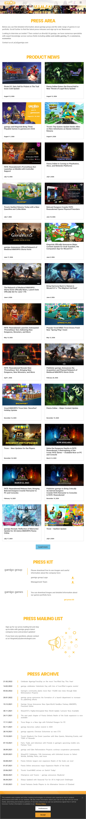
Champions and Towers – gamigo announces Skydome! (42, 775)
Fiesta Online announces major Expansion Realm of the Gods (45, 766)
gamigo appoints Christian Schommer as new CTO (41, 732)
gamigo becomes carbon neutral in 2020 (37, 727)
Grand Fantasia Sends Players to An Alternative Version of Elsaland (47, 784)
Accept (43, 815)
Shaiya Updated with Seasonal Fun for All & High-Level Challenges (47, 780)
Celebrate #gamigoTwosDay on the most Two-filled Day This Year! (47, 682)
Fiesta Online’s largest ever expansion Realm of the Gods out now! (47, 761)
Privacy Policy (41, 804)
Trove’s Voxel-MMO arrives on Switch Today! (38, 770)
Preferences (43, 808)
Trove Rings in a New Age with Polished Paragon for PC (43, 722)
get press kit (69, 600)
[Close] (82, 797)
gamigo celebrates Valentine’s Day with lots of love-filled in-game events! (49, 686)
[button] (43, 546)
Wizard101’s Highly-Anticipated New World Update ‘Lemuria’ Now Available (50, 711)
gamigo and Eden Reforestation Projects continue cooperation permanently (50, 750)
